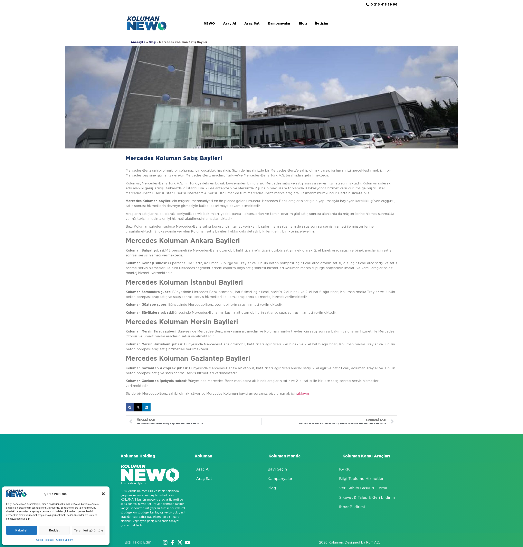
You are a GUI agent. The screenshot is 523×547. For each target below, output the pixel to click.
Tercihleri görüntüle (88, 530)
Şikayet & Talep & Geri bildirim (367, 497)
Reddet (54, 530)
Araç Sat (252, 23)
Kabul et (21, 530)
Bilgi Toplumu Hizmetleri (361, 478)
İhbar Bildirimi (352, 507)
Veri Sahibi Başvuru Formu (364, 488)
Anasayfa (138, 42)
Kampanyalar (279, 23)
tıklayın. (303, 393)
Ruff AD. (373, 542)
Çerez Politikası (45, 539)
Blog (303, 23)
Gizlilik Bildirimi (65, 539)
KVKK (344, 469)
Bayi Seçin (277, 469)
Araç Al (229, 23)
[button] (103, 494)
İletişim (321, 23)
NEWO (209, 23)
